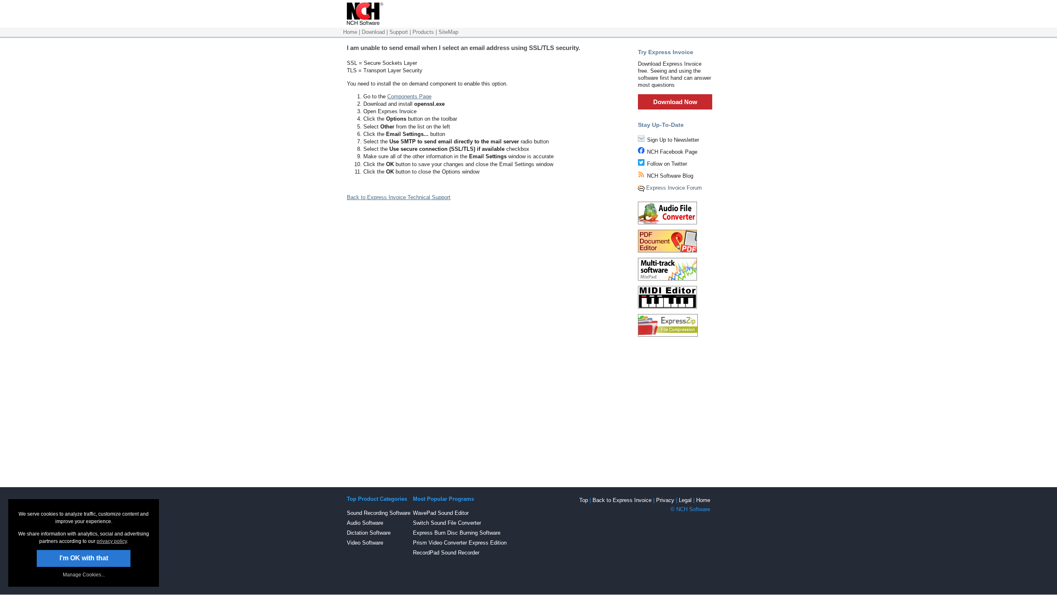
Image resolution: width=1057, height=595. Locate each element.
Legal (685, 500)
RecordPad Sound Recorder (446, 553)
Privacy (665, 500)
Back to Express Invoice (622, 500)
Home (350, 32)
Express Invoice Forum (674, 188)
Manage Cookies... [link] (84, 575)
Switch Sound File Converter (447, 523)
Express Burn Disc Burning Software (456, 533)
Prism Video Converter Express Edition (460, 543)
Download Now (675, 101)
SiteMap (448, 32)
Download (373, 32)
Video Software (365, 543)
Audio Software (365, 523)
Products (423, 32)
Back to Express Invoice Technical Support (398, 197)
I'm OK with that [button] (83, 558)
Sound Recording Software (378, 513)
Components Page (409, 96)
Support (398, 32)
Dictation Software (369, 533)
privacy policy (112, 541)
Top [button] (583, 500)
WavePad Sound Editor (441, 513)
